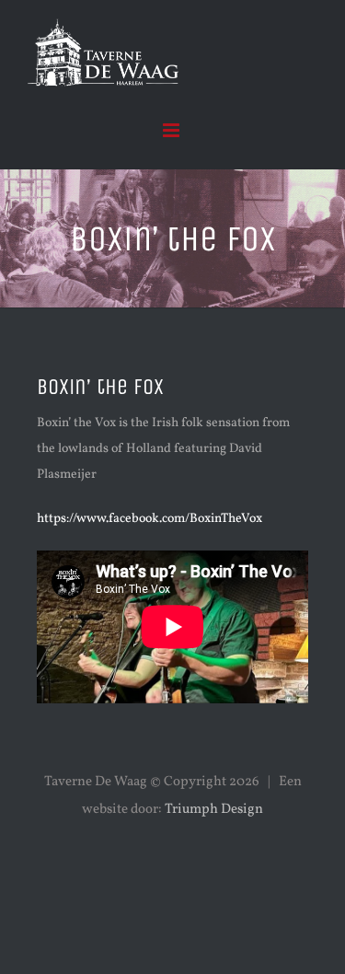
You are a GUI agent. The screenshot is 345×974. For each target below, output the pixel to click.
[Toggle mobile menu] (172, 130)
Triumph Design (214, 809)
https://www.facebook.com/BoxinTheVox (149, 519)
